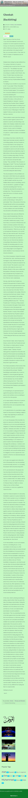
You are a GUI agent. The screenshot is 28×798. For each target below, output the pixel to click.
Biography (11, 772)
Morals (22, 776)
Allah (4, 772)
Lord (16, 776)
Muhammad (8, 779)
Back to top (13, 795)
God (5, 776)
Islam (11, 776)
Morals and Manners (16, 24)
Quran (18, 780)
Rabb (24, 780)
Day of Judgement (21, 772)
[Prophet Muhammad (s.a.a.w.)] (14, 3)
